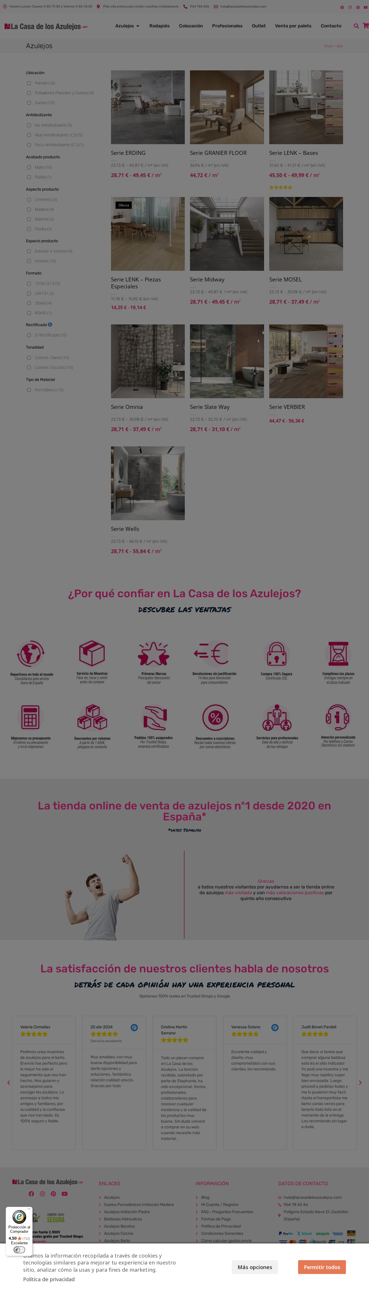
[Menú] (29, 1210)
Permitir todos (322, 1267)
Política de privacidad (49, 1279)
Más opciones (255, 1267)
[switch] (19, 1249)
